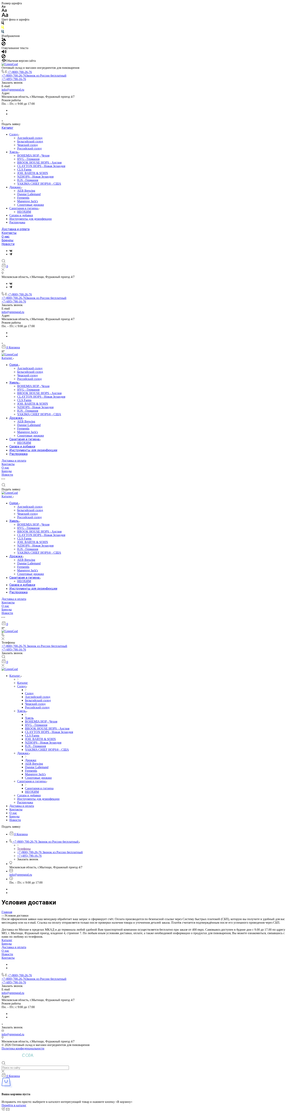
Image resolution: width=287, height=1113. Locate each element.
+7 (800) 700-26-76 (19, 72)
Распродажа (17, 222)
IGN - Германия (27, 180)
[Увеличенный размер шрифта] (5, 16)
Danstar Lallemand (29, 194)
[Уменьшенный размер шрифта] (3, 6)
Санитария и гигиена (24, 208)
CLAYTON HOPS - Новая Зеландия (41, 166)
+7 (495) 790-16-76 (14, 79)
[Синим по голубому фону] (3, 32)
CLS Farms (24, 169)
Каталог (7, 128)
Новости (8, 244)
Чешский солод (27, 145)
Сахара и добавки (21, 215)
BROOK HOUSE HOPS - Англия (39, 162)
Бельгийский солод (30, 141)
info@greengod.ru (13, 89)
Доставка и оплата (15, 229)
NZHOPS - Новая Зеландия (35, 176)
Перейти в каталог (14, 1105)
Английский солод (29, 138)
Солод (14, 134)
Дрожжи (15, 187)
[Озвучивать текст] (4, 52)
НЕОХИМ (24, 211)
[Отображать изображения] (4, 39)
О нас (6, 236)
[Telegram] (10, 254)
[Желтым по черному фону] (3, 28)
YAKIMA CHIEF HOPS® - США (39, 183)
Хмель (14, 152)
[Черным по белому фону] (3, 23)
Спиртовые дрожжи (30, 204)
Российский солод (29, 148)
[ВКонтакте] (10, 250)
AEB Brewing (26, 190)
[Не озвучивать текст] (3, 57)
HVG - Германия (28, 159)
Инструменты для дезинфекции (30, 218)
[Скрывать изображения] (3, 44)
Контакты (9, 233)
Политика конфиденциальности (23, 1048)
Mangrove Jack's (27, 201)
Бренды (7, 240)
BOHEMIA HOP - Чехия (33, 155)
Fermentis (23, 197)
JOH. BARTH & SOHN (32, 173)
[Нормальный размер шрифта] (4, 11)
